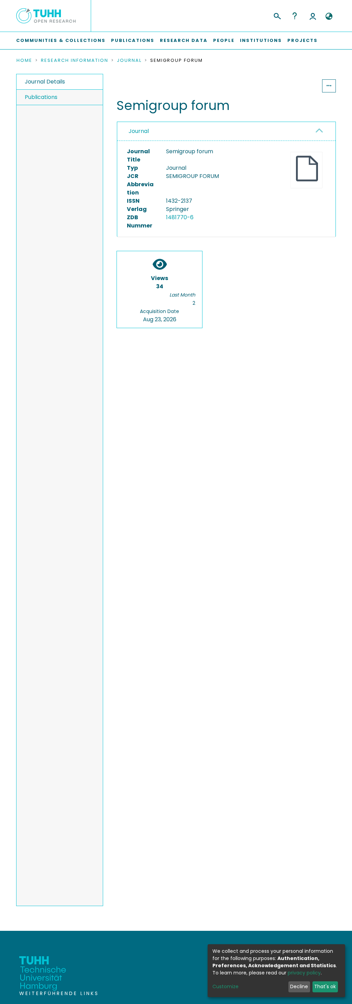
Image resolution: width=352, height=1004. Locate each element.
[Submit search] (277, 15)
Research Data (184, 40)
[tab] (226, 131)
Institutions (261, 40)
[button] (328, 16)
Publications (132, 40)
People (223, 40)
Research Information (74, 60)
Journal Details (45, 82)
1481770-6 (180, 217)
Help (294, 16)
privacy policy (304, 972)
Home (24, 60)
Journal (129, 60)
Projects (302, 40)
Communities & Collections (61, 40)
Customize (225, 986)
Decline (299, 986)
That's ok (325, 986)
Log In (313, 16)
